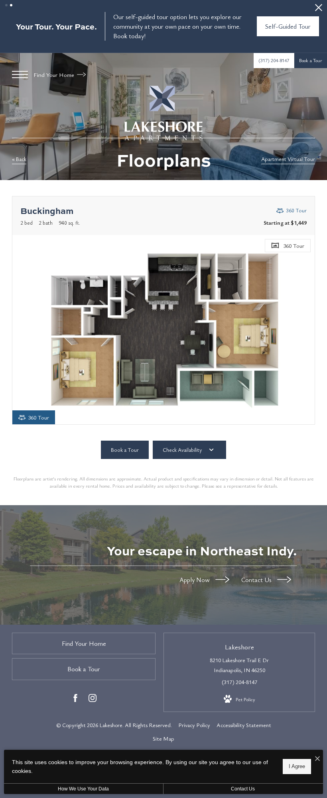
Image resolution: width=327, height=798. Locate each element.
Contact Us (257, 579)
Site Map (163, 738)
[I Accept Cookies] (317, 759)
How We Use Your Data (83, 789)
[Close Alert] (318, 10)
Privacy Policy (194, 725)
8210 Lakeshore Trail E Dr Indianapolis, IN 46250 (239, 665)
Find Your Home (54, 74)
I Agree (297, 766)
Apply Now (195, 579)
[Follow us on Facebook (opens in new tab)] (75, 699)
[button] (6, 5)
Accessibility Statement (244, 725)
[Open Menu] (20, 74)
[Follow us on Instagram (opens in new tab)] (93, 699)
